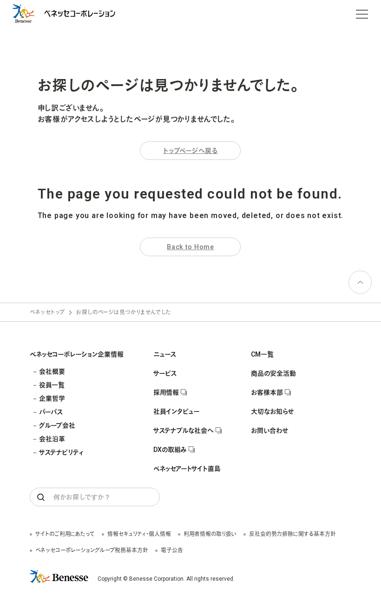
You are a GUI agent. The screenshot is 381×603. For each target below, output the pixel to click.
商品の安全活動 (273, 373)
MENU (362, 14)
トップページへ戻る (190, 150)
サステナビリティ (61, 452)
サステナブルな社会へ (183, 430)
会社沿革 (52, 439)
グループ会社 (57, 425)
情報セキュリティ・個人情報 (139, 534)
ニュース (164, 354)
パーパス (51, 412)
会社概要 (52, 371)
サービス (165, 373)
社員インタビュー (176, 411)
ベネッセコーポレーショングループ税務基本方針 (91, 550)
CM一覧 (262, 354)
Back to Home (190, 247)
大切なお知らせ (272, 411)
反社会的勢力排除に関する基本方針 (292, 534)
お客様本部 (267, 392)
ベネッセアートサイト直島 (187, 468)
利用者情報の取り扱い (210, 534)
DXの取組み (170, 449)
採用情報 (166, 392)
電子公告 (172, 550)
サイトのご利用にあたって (65, 534)
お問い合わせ (269, 430)
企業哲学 (52, 398)
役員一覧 (52, 385)
